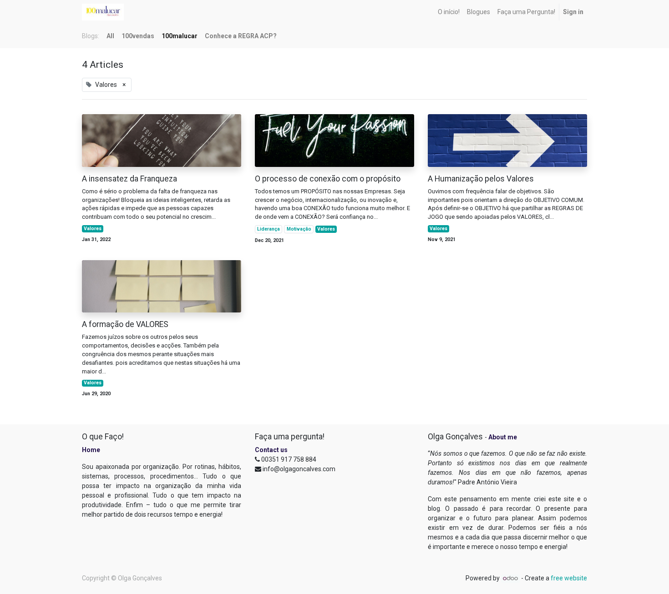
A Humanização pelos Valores (481, 178)
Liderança (268, 229)
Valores (92, 229)
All (110, 36)
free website (569, 578)
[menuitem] (448, 12)
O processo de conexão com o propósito (327, 178)
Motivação (299, 229)
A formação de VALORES (125, 324)
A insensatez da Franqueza (129, 178)
